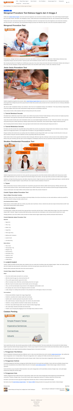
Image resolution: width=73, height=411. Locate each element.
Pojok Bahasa (8, 6)
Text (12, 6)
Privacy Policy (37, 405)
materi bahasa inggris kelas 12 (34, 101)
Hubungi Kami (36, 402)
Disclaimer (36, 403)
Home (5, 6)
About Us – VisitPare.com (36, 400)
